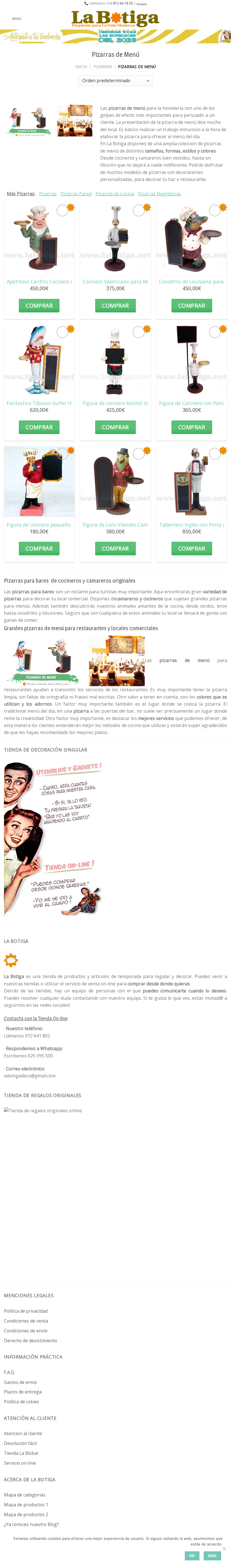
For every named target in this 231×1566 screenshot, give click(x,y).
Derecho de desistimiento (30, 1340)
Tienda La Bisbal (21, 1453)
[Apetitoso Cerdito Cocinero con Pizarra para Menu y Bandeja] (39, 238)
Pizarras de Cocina (114, 194)
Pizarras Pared (76, 194)
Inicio (81, 66)
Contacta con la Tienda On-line (36, 1018)
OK (192, 1556)
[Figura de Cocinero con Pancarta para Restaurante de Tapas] (191, 360)
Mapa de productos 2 (26, 1514)
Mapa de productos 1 (26, 1505)
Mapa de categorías (24, 1495)
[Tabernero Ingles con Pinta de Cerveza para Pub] (191, 481)
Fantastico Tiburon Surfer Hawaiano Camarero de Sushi (71, 403)
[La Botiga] (115, 19)
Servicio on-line (20, 1463)
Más (212, 1556)
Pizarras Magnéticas (159, 194)
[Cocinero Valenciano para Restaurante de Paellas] (115, 238)
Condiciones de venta (26, 1321)
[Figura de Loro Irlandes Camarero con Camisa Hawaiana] (115, 481)
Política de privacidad (26, 1311)
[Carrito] (224, 19)
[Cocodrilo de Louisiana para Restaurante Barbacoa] (191, 238)
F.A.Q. (9, 1372)
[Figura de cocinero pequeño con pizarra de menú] (39, 481)
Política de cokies (21, 1402)
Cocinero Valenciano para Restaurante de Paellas (139, 281)
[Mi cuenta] (214, 19)
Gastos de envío (20, 1382)
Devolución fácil (20, 1443)
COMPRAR (39, 305)
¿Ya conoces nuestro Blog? (31, 1524)
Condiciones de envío (26, 1331)
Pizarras (103, 66)
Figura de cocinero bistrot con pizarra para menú (140, 403)
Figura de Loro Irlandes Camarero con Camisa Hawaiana (148, 525)
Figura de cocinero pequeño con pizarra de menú (63, 525)
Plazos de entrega (23, 1392)
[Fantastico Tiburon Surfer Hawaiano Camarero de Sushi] (39, 360)
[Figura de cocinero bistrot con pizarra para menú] (115, 360)
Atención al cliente (23, 1433)
